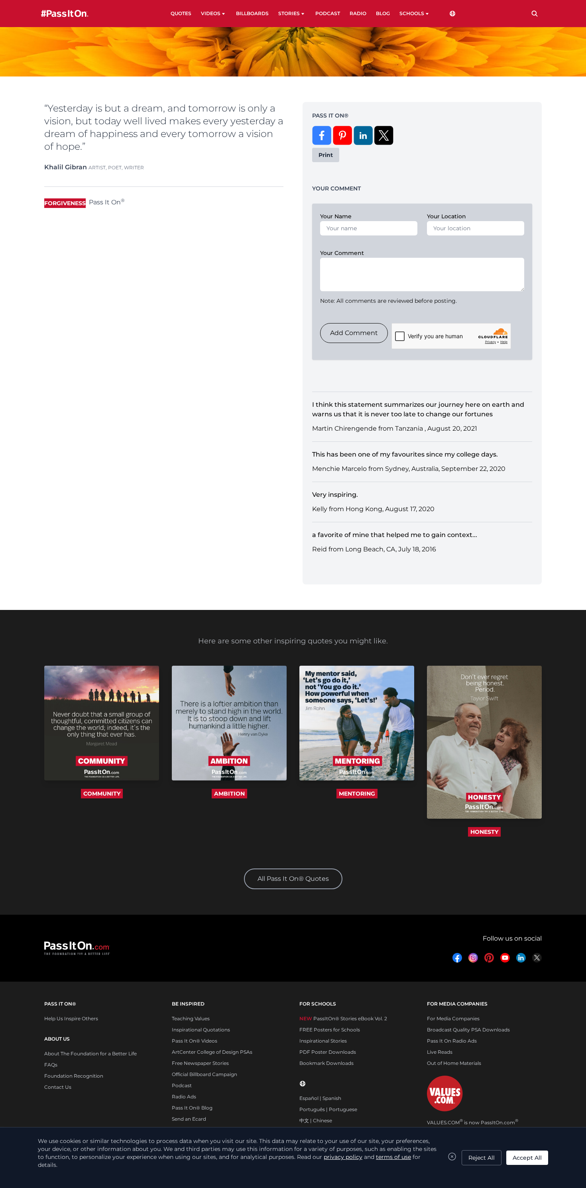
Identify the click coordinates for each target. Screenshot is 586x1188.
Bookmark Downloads (326, 1063)
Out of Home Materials (454, 1063)
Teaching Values (191, 1018)
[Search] (534, 13)
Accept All (527, 1157)
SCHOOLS (411, 13)
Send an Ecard (189, 1119)
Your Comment (342, 253)
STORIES (289, 13)
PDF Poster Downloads (327, 1052)
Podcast (182, 1085)
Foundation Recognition (73, 1076)
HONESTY (484, 831)
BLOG (383, 13)
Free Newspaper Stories (200, 1063)
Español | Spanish (320, 1098)
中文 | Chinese (315, 1120)
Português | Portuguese (328, 1109)
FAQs (50, 1065)
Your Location (446, 216)
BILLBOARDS (252, 13)
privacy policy (343, 1157)
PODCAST (327, 13)
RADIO (358, 13)
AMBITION (229, 793)
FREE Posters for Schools (329, 1030)
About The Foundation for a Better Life (90, 1054)
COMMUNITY (101, 793)
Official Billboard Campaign (204, 1074)
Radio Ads (184, 1097)
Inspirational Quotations (201, 1030)
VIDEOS (210, 13)
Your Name (336, 216)
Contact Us (57, 1087)
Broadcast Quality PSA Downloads (468, 1030)
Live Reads (439, 1052)
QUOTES (181, 13)
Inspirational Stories (323, 1041)
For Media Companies (453, 1018)
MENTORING (357, 793)
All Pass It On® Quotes (293, 878)
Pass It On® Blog (192, 1108)
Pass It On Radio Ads (452, 1041)
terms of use (393, 1157)
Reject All (481, 1157)
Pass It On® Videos (194, 1041)
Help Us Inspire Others (71, 1018)
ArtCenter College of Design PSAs (212, 1052)
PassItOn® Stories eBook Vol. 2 (343, 1018)
